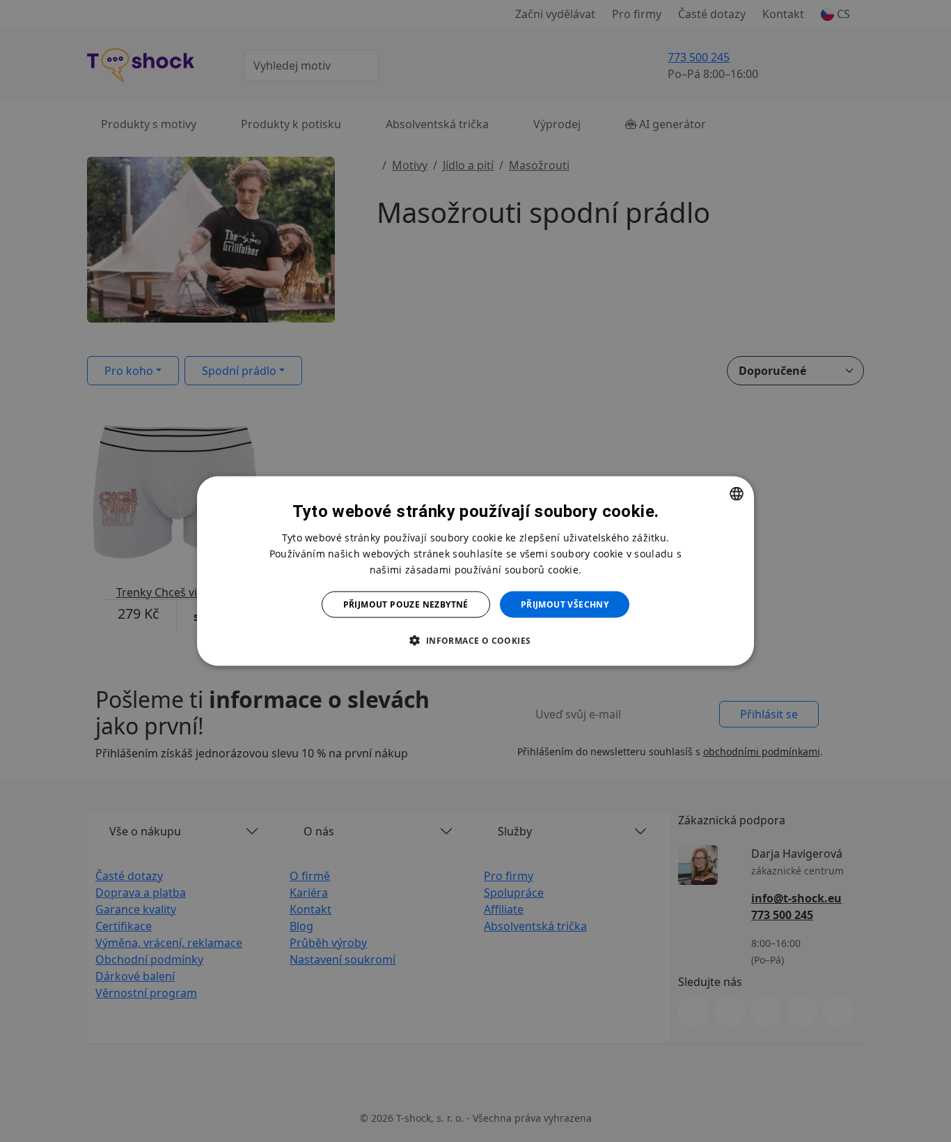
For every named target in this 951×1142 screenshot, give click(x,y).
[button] (475, 640)
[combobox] (737, 493)
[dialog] (475, 571)
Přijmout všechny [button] (564, 604)
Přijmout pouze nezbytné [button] (406, 604)
